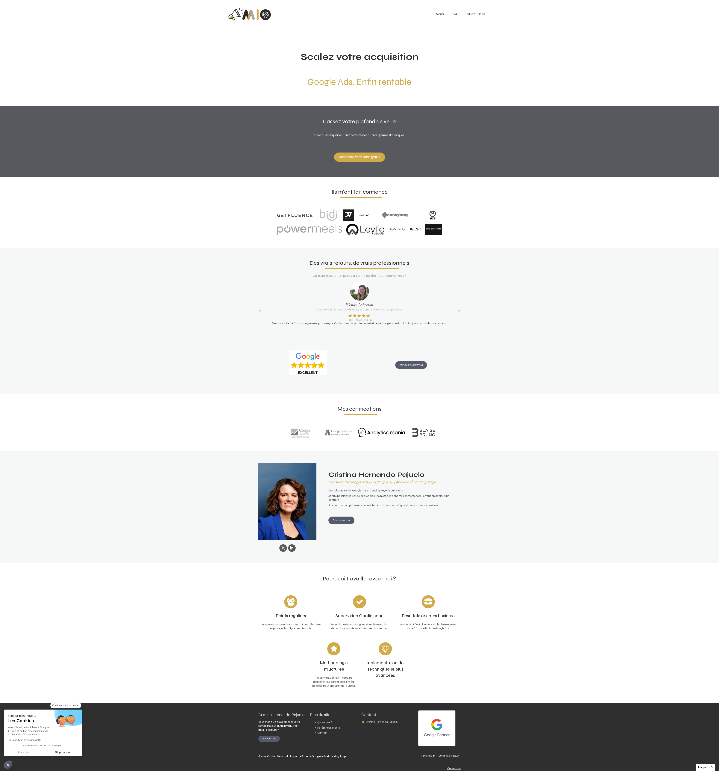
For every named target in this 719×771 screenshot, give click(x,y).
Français (703, 767)
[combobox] (705, 767)
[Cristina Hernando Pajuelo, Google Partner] (437, 728)
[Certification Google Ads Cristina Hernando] (338, 432)
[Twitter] (283, 548)
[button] (7, 764)
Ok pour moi (63, 752)
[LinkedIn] (292, 548)
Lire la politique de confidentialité (24, 740)
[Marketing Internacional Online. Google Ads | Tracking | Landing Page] (249, 20)
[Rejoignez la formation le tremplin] (424, 432)
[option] (359, 304)
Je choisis (23, 752)
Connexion (454, 768)
